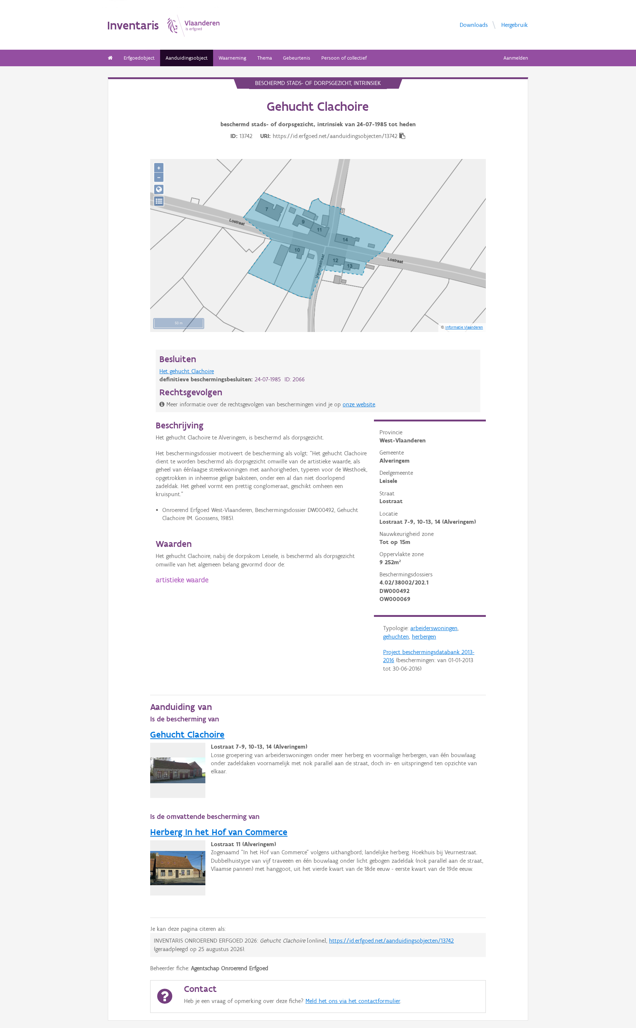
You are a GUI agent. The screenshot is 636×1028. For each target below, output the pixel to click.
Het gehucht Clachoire (186, 371)
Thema (264, 58)
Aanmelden (516, 58)
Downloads (474, 24)
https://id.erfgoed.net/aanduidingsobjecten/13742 (391, 940)
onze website (359, 404)
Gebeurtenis (296, 58)
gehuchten (396, 636)
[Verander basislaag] (158, 201)
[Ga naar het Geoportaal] (158, 189)
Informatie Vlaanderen (464, 327)
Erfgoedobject (139, 58)
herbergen (424, 636)
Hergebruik (514, 24)
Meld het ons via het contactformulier (352, 1000)
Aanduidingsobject (187, 58)
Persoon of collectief (344, 58)
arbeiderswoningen (433, 628)
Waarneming (232, 58)
